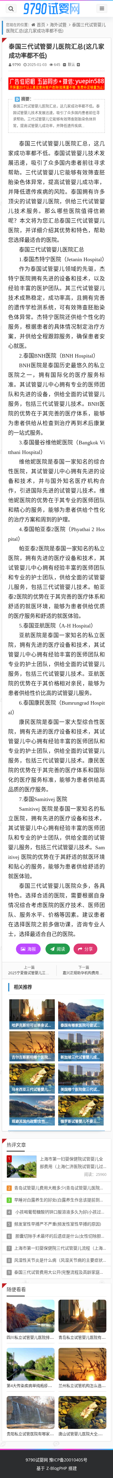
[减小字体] (64, 64)
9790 (16, 64)
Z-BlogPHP (56, 1468)
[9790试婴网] (57, 8)
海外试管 (58, 24)
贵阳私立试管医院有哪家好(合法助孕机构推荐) (47, 1433)
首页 (41, 24)
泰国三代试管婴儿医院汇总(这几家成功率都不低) (56, 27)
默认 (71, 64)
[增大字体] (78, 64)
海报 (31, 949)
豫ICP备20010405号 (67, 1460)
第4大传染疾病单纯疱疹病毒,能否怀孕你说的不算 (49, 1385)
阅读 (60, 949)
